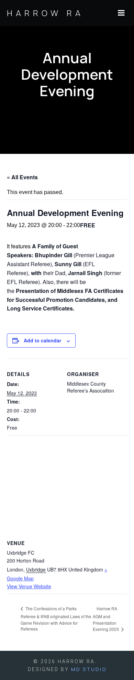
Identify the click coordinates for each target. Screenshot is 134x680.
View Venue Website (29, 586)
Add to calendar (42, 340)
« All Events (22, 177)
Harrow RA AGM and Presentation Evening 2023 (106, 618)
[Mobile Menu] (121, 13)
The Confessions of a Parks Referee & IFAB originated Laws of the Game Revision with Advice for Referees (56, 618)
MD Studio (89, 669)
